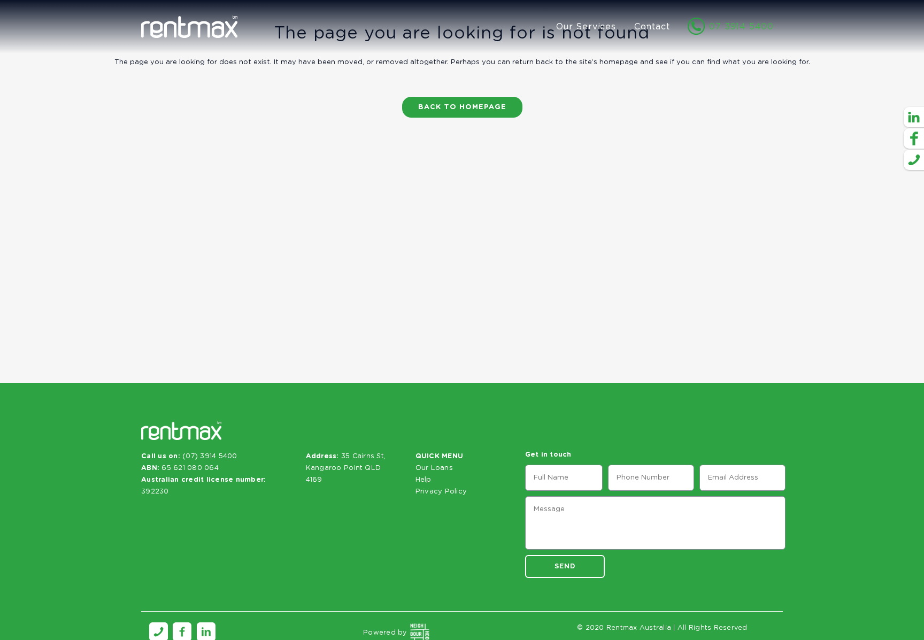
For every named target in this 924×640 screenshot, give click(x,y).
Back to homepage (462, 107)
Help (423, 479)
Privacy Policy (441, 491)
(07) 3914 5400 (209, 456)
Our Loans (434, 468)
